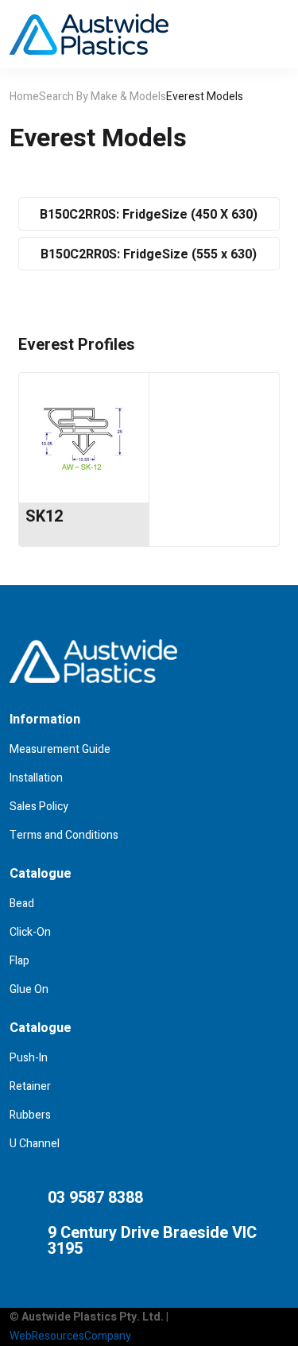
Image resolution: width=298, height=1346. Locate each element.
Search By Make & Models (102, 96)
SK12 (44, 516)
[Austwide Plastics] (89, 34)
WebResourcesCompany (70, 1336)
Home (24, 96)
